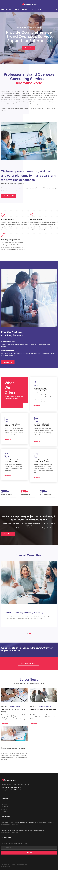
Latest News (4, 809)
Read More (28, 49)
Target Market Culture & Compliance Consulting (41, 424)
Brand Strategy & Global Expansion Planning (12, 424)
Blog (32, 9)
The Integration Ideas (8, 341)
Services (16, 9)
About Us (8, 9)
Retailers (24, 9)
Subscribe (29, 852)
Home (2, 9)
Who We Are (8, 362)
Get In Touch (8, 534)
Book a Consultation (28, 663)
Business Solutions (7, 219)
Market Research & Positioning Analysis (40, 389)
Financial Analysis (36, 219)
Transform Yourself (7, 350)
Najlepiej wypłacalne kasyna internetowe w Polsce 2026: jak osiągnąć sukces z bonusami (27, 822)
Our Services (4, 806)
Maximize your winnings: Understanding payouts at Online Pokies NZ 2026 (22, 830)
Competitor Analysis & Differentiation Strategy (41, 460)
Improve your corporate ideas (13, 748)
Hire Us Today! (9, 196)
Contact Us (38, 9)
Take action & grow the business (43, 709)
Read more (5, 723)
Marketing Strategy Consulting (11, 240)
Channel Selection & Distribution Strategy (11, 460)
